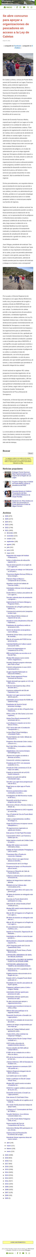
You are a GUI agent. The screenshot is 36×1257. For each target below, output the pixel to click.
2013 (7, 1175)
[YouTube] (24, 7)
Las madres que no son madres (16, 1076)
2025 (7, 519)
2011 (6, 1181)
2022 (7, 527)
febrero (9, 1148)
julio (8, 547)
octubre (9, 538)
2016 (7, 1166)
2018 (7, 1161)
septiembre (10, 541)
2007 (7, 1192)
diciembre (10, 533)
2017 (7, 1163)
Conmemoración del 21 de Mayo (17, 863)
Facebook (17, 46)
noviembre (10, 536)
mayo (9, 553)
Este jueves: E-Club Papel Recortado (18, 833)
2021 (7, 530)
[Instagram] (20, 7)
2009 (7, 1186)
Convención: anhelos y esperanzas (18, 760)
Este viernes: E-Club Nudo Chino (17, 1097)
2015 (7, 1169)
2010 (7, 1184)
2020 (7, 1155)
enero (9, 1151)
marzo (9, 1145)
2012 (7, 1178)
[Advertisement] (18, 1220)
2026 (7, 516)
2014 (7, 1172)
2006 (7, 1195)
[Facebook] (17, 7)
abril (8, 1143)
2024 (7, 522)
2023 (7, 524)
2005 (7, 1198)
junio (8, 550)
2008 (7, 1189)
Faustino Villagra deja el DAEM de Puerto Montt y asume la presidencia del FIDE (22, 483)
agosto (9, 544)
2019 (7, 1158)
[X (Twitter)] (28, 7)
